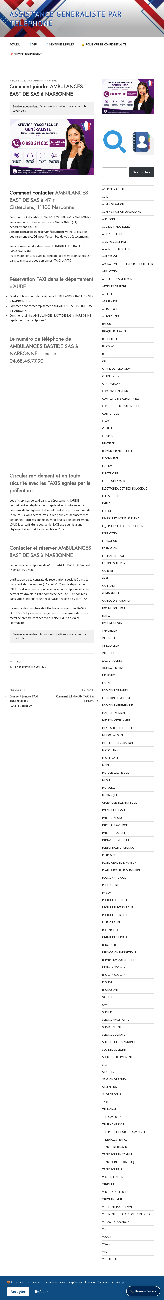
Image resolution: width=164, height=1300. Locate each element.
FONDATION (109, 541)
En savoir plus (119, 1282)
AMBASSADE (109, 256)
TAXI (18, 661)
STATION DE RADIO (114, 1079)
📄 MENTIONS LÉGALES (59, 44)
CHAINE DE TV (110, 376)
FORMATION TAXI (113, 556)
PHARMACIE (109, 855)
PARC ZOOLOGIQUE (114, 833)
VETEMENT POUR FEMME (117, 1207)
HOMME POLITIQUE (114, 608)
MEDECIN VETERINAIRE (116, 720)
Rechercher (141, 172)
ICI (60, 529)
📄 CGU (32, 44)
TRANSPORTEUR (112, 1169)
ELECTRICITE (110, 473)
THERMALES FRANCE (114, 1139)
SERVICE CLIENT (112, 1027)
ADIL (105, 196)
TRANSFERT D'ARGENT (115, 1147)
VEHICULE (108, 1184)
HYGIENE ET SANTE (113, 623)
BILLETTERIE (110, 339)
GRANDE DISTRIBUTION (116, 600)
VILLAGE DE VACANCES (116, 1222)
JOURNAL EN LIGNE (113, 668)
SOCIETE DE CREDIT (114, 1049)
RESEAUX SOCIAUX (113, 967)
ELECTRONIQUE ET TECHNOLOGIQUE (124, 488)
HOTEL (106, 615)
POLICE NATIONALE (114, 877)
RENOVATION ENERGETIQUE (119, 952)
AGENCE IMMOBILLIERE (116, 226)
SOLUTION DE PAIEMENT (117, 1057)
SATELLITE (108, 997)
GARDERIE (108, 571)
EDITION (107, 466)
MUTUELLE (108, 787)
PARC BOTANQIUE (112, 818)
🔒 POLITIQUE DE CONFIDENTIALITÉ (104, 44)
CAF (104, 361)
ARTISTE (107, 294)
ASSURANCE (109, 301)
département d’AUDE (24, 236)
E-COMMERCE (110, 458)
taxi (76, 232)
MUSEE (106, 780)
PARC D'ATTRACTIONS (115, 825)
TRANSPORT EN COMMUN (118, 1154)
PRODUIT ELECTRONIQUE (117, 907)
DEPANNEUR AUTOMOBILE (118, 451)
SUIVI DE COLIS (111, 1094)
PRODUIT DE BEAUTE (115, 900)
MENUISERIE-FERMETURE (117, 728)
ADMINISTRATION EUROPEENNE (121, 211)
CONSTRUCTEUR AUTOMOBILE (121, 406)
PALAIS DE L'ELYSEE (114, 810)
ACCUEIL (15, 44)
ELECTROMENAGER (113, 481)
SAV (104, 1005)
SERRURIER (109, 1012)
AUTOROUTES (110, 316)
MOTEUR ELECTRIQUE (115, 772)
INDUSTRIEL (109, 638)
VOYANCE (107, 1244)
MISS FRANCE (110, 758)
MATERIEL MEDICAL (114, 713)
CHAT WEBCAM (111, 383)
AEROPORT (108, 219)
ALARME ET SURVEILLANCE (118, 249)
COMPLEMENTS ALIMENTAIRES (121, 398)
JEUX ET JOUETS (112, 660)
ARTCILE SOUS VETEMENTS (119, 279)
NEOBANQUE (110, 795)
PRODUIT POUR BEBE (115, 915)
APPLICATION (110, 271)
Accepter (18, 1292)
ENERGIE (107, 511)
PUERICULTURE (111, 922)
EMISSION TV (110, 496)
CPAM (105, 421)
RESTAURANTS (111, 990)
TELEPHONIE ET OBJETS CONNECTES (124, 1132)
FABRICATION (110, 533)
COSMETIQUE (110, 413)
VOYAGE (107, 1237)
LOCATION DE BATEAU (115, 690)
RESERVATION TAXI (27, 667)
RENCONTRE (109, 945)
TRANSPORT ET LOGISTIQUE (119, 1162)
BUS (104, 354)
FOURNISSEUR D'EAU (114, 563)
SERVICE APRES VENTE (115, 1019)
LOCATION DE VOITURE (116, 698)
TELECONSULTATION (114, 1117)
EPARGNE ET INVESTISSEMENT (120, 518)
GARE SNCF (109, 586)
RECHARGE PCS (111, 930)
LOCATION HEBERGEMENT (118, 705)
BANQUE (107, 324)
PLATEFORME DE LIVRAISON (119, 862)
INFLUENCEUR (110, 645)
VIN (104, 1229)
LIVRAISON (108, 683)
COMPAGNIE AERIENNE (115, 391)
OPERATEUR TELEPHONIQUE (119, 802)
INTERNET (108, 653)
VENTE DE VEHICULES (115, 1192)
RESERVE (107, 982)
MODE (106, 765)
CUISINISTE (109, 436)
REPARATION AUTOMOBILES (119, 960)
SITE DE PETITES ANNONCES (119, 1042)
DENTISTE (108, 443)
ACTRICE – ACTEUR (114, 189)
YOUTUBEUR (109, 1259)
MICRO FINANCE (111, 750)
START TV (108, 1072)
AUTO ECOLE (110, 309)
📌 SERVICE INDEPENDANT (26, 54)
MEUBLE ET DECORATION (117, 743)
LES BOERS (109, 675)
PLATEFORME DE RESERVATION (121, 870)
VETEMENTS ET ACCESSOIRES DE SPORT (127, 1214)
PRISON (107, 892)
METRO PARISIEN (112, 735)
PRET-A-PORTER (112, 885)
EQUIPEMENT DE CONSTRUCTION (122, 526)
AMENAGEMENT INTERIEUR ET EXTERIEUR (127, 264)
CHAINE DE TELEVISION (116, 368)
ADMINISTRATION (113, 204)
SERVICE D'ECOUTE (113, 1034)
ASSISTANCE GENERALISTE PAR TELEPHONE (66, 18)
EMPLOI (106, 503)
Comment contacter (32, 192)
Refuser (41, 1292)
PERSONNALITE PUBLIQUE (118, 847)
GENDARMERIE (111, 593)
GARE (105, 578)
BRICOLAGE (109, 346)
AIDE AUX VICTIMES (114, 241)
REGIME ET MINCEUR (114, 937)
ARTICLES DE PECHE (114, 286)
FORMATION (109, 548)
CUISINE (107, 428)
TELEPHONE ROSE (113, 1124)
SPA (104, 1064)
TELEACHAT (109, 1109)
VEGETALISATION (112, 1177)
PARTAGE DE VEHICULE (116, 840)
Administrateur (45, 80)
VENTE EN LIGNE (112, 1199)
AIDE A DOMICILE (112, 234)
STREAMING (109, 1087)
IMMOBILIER (109, 630)
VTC (104, 1251)
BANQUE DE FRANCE (114, 331)
